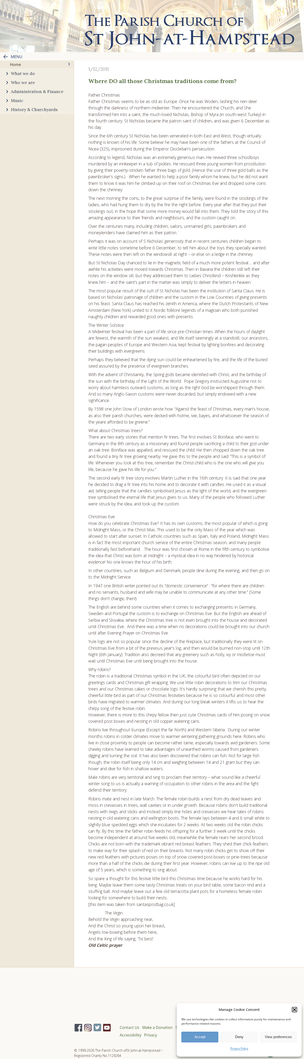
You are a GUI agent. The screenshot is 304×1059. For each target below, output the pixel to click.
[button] (294, 1009)
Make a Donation (157, 1027)
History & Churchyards (34, 109)
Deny (239, 1037)
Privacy (150, 1035)
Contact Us (129, 1027)
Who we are (23, 82)
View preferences (278, 1037)
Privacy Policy (239, 1048)
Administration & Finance (37, 91)
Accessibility (130, 1035)
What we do (23, 73)
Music (17, 100)
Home (15, 64)
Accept (200, 1037)
